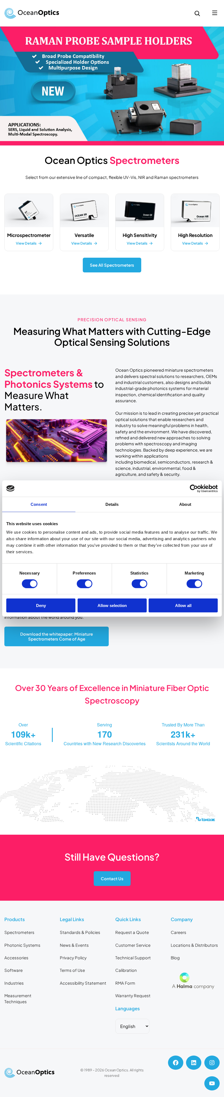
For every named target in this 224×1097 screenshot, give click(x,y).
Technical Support (133, 957)
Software (13, 970)
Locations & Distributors (194, 945)
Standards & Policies (80, 932)
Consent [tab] (39, 504)
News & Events (74, 945)
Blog (175, 957)
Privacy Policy (73, 957)
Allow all (183, 605)
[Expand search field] (197, 13)
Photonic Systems (22, 945)
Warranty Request (133, 995)
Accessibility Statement (83, 983)
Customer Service (133, 945)
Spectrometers (19, 932)
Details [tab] (112, 504)
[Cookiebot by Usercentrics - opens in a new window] (194, 488)
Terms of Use (72, 970)
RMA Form (125, 983)
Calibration (126, 970)
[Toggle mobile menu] (215, 13)
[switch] (84, 583)
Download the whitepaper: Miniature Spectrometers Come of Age (56, 636)
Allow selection (112, 605)
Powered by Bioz (17, 833)
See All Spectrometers (112, 265)
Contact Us (112, 878)
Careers (178, 932)
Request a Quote (132, 932)
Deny (41, 605)
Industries (14, 983)
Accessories (16, 957)
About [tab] (185, 504)
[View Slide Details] (112, 85)
